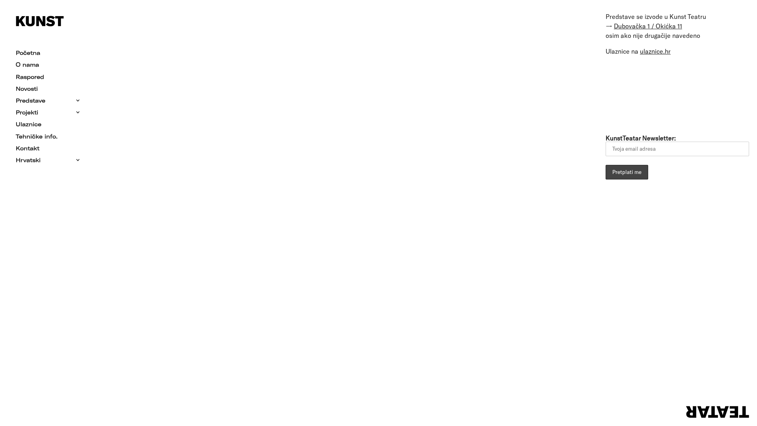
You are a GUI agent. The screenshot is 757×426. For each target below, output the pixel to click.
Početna (28, 53)
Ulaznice (28, 124)
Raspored (30, 77)
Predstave (30, 101)
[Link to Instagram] (681, 93)
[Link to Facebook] (637, 93)
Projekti (27, 113)
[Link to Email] (615, 93)
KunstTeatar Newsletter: (641, 138)
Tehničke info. (37, 137)
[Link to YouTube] (659, 93)
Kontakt (27, 148)
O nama (27, 65)
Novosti (27, 89)
